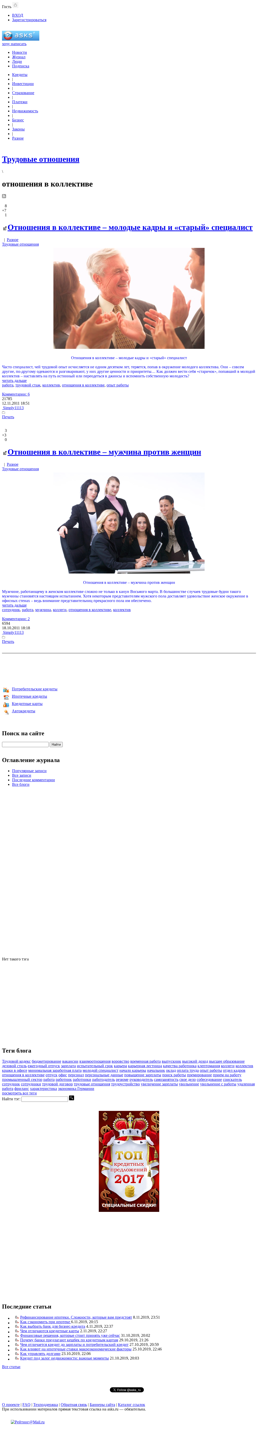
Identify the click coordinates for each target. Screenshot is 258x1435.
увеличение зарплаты (159, 1084)
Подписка (20, 66)
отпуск (51, 1075)
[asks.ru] (20, 39)
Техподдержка (45, 1404)
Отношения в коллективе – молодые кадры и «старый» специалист (130, 227)
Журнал (18, 57)
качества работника (180, 1066)
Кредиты (19, 74)
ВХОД (17, 15)
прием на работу (227, 1075)
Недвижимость (25, 111)
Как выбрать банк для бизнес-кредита (52, 1326)
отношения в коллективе (83, 385)
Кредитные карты (27, 703)
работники (82, 1079)
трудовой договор (57, 1084)
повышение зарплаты (142, 1075)
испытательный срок (95, 1066)
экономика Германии (76, 1088)
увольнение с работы (218, 1084)
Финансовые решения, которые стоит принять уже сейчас (70, 1335)
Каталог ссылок (131, 1404)
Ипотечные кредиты (29, 696)
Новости (19, 52)
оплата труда (188, 1070)
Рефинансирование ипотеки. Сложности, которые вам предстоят (76, 1317)
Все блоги (20, 784)
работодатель (103, 1079)
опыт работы (118, 385)
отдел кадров (234, 1070)
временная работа (145, 1061)
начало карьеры (132, 1070)
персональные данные (104, 1075)
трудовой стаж (27, 385)
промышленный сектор (22, 1079)
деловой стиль (14, 1066)
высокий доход (195, 1061)
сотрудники (31, 1084)
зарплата (68, 1066)
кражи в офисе (14, 1070)
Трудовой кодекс (16, 1061)
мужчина (43, 610)
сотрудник (11, 610)
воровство (120, 1061)
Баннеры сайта (102, 1404)
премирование (199, 1075)
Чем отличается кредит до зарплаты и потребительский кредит (74, 1344)
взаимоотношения (95, 1061)
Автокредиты (23, 711)
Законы (18, 129)
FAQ (26, 1404)
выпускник (171, 1061)
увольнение (189, 1084)
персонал (76, 1075)
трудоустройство (125, 1084)
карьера (120, 1066)
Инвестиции (23, 84)
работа (7, 385)
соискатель (232, 1079)
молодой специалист (100, 1070)
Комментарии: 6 (16, 394)
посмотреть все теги (19, 1093)
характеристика (43, 1088)
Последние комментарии (33, 780)
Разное (18, 138)
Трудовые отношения (20, 244)
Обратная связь (74, 1404)
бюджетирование (46, 1061)
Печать (8, 417)
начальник (156, 1070)
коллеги (60, 610)
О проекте (11, 1404)
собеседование (209, 1079)
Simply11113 (13, 408)
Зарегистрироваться (29, 20)
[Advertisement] (129, 669)
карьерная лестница (145, 1066)
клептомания (209, 1066)
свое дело (187, 1079)
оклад (171, 1070)
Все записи (21, 775)
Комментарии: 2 (16, 619)
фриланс (21, 1088)
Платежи (19, 102)
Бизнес (18, 120)
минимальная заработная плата (55, 1070)
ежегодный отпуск (44, 1066)
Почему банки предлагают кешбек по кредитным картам (69, 1340)
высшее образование (227, 1061)
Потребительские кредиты (34, 689)
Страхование (23, 93)
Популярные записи (29, 771)
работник (64, 1079)
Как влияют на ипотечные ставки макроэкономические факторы (76, 1349)
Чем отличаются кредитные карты (49, 1331)
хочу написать (14, 44)
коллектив (51, 385)
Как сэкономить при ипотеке (45, 1322)
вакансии (70, 1061)
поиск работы (174, 1075)
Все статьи (11, 1367)
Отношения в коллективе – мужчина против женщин (104, 451)
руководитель (141, 1079)
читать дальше (14, 380)
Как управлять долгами (40, 1353)
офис (62, 1075)
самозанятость (166, 1079)
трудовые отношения (92, 1084)
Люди (17, 61)
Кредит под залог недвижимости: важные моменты (64, 1358)
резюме (122, 1079)
